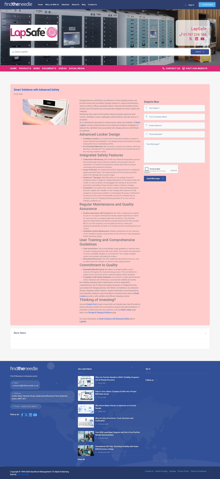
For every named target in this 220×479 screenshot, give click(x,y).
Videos (63, 68)
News (36, 68)
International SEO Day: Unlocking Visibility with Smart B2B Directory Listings (116, 447)
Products (25, 68)
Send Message (153, 178)
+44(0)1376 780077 (29, 406)
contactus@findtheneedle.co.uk (25, 386)
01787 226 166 (194, 34)
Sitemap (172, 471)
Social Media (77, 68)
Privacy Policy (183, 471)
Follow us (150, 380)
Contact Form (91, 304)
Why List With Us (52, 5)
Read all (81, 459)
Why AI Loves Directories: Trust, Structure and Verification (114, 419)
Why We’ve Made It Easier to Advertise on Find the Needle (115, 407)
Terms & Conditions (198, 471)
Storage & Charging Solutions (100, 312)
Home (40, 5)
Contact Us (92, 5)
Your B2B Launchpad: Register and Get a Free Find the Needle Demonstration (117, 433)
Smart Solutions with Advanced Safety (114, 319)
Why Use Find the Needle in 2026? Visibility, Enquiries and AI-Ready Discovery (117, 378)
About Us (75, 5)
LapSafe (198, 28)
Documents (49, 68)
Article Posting (161, 471)
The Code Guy (23, 474)
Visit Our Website (196, 68)
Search (198, 52)
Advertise (65, 5)
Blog (83, 5)
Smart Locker (126, 310)
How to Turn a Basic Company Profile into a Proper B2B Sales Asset (115, 392)
